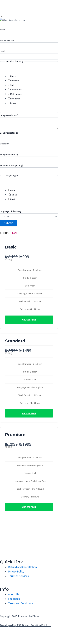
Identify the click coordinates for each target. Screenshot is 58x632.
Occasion (4, 143)
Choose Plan (29, 319)
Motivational (16, 94)
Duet (12, 199)
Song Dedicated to (9, 132)
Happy (13, 76)
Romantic (14, 80)
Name (3, 29)
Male (12, 190)
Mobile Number (8, 40)
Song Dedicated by (9, 154)
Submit (8, 223)
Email (3, 51)
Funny (13, 103)
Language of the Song (11, 211)
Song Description (9, 115)
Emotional (15, 98)
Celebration (16, 89)
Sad (12, 85)
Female (13, 194)
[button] (1, 16)
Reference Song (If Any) (11, 165)
